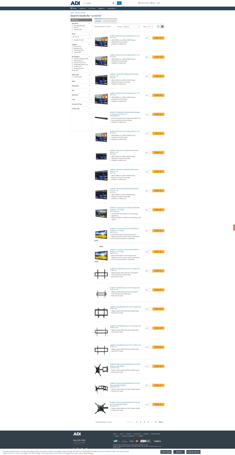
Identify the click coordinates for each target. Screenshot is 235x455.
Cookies (140, 436)
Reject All (179, 452)
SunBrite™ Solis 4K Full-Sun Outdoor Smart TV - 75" (125, 93)
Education (111, 8)
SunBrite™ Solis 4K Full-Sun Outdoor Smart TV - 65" (125, 36)
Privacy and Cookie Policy (86, 453)
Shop (75, 8)
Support (101, 8)
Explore (82, 8)
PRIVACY (117, 436)
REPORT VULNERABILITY (128, 436)
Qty (146, 38)
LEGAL (121, 434)
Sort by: (120, 26)
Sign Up (152, 3)
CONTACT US (137, 434)
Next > (161, 422)
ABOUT (115, 434)
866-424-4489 (79, 440)
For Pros (91, 8)
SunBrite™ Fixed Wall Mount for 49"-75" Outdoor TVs (125, 345)
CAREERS (145, 434)
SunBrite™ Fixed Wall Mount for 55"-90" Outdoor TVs (125, 326)
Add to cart (158, 38)
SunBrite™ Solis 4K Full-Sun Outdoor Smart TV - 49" (125, 131)
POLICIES (128, 434)
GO (119, 3)
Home (72, 12)
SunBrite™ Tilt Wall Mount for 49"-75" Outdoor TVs (125, 268)
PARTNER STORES (155, 434)
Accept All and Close (193, 452)
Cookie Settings (166, 452)
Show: (145, 26)
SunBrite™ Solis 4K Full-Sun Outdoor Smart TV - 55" (125, 55)
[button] (234, 228)
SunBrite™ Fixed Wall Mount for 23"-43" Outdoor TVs (125, 307)
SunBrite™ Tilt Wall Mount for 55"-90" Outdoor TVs (125, 288)
